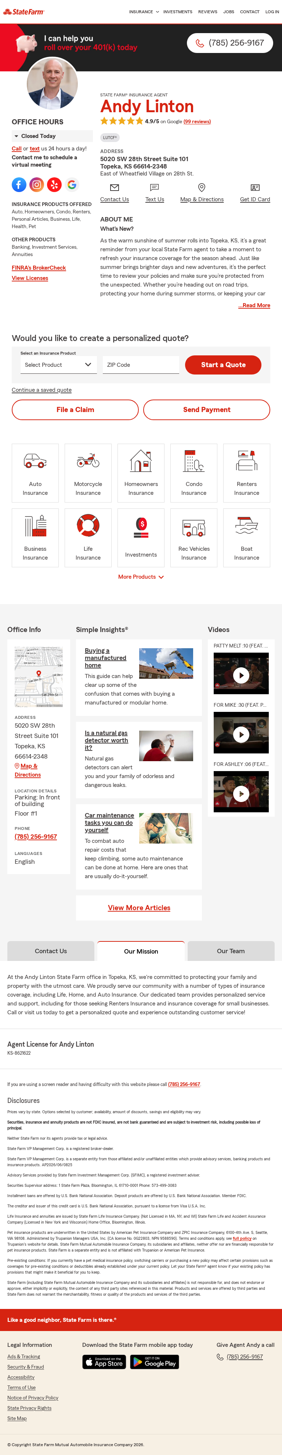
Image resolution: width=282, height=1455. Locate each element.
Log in (272, 12)
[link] (24, 12)
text (35, 149)
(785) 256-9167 (36, 836)
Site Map (17, 1418)
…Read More (254, 305)
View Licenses (30, 278)
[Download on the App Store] (104, 1362)
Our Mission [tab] (141, 951)
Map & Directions (28, 770)
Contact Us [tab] (51, 951)
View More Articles (139, 908)
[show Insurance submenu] (156, 12)
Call (17, 149)
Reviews (207, 12)
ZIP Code (118, 365)
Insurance (141, 12)
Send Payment (207, 410)
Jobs (228, 12)
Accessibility (21, 1377)
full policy (242, 1238)
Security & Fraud (25, 1367)
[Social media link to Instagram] (36, 184)
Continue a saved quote (42, 390)
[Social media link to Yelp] (54, 184)
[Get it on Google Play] (154, 1362)
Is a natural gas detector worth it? (106, 740)
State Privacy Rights (29, 1408)
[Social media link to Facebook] (19, 184)
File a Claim (75, 410)
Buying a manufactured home (105, 657)
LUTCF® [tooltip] (110, 137)
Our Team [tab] (231, 951)
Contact (250, 12)
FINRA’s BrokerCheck (39, 268)
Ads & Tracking (23, 1356)
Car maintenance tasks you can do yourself (109, 822)
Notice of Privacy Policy (32, 1398)
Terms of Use (21, 1387)
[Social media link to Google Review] (72, 184)
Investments (177, 12)
